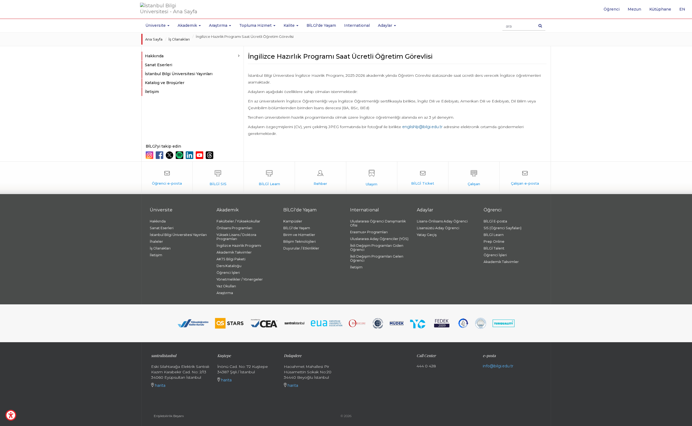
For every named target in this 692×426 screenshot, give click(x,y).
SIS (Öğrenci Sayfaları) (502, 228)
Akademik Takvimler (234, 252)
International (357, 25)
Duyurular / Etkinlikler (301, 248)
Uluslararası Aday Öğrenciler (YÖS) (379, 239)
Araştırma (225, 293)
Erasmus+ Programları (369, 232)
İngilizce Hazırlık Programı (239, 246)
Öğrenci (612, 9)
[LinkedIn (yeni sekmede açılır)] (190, 155)
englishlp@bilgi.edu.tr (422, 126)
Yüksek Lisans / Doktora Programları (236, 237)
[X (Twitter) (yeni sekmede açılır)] (170, 155)
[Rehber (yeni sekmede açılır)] (320, 178)
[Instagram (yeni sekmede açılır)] (150, 155)
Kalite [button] (290, 25)
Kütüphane (660, 9)
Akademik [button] (188, 25)
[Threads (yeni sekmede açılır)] (210, 155)
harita (159, 385)
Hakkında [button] (154, 56)
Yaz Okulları (226, 286)
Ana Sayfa (153, 39)
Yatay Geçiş (427, 235)
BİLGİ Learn (494, 235)
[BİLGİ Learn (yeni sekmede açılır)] (269, 178)
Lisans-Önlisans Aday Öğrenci (442, 221)
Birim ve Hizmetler (299, 235)
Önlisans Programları (234, 228)
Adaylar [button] (385, 25)
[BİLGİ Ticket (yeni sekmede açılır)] (422, 178)
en (684, 11)
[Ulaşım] (371, 178)
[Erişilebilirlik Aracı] (10, 415)
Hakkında (158, 221)
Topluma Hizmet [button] (256, 25)
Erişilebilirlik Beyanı (169, 416)
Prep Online (494, 241)
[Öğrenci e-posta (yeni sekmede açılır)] (167, 178)
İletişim (152, 91)
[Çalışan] (473, 178)
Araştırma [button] (218, 25)
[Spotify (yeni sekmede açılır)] (180, 155)
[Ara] (540, 25)
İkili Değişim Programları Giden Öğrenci (376, 248)
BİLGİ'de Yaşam (321, 25)
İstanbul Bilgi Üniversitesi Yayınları (178, 73)
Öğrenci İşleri (228, 273)
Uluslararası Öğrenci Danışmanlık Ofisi (378, 223)
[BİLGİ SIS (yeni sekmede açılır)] (218, 178)
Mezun (634, 9)
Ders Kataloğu (229, 266)
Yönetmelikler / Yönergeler (240, 279)
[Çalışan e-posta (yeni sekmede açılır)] (525, 178)
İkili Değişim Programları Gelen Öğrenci (376, 258)
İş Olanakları (179, 39)
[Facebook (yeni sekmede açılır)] (160, 155)
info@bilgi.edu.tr (498, 366)
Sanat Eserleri (158, 64)
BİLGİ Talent (494, 248)
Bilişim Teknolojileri (299, 241)
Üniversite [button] (156, 25)
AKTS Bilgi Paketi (231, 259)
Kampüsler (292, 221)
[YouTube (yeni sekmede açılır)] (200, 155)
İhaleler (156, 241)
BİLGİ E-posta (495, 221)
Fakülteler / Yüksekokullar (238, 221)
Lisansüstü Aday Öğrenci (438, 228)
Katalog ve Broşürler (164, 82)
